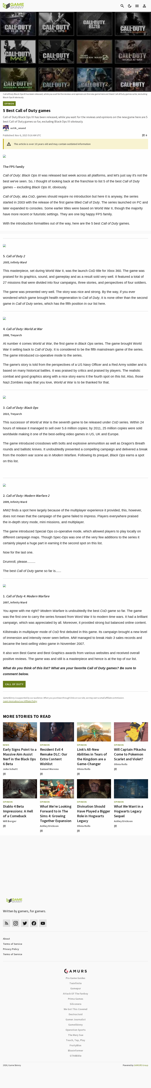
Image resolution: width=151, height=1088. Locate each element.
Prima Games (75, 998)
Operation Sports (76, 1029)
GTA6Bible (75, 1055)
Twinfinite (75, 983)
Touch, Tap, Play (75, 1040)
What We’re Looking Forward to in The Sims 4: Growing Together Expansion (55, 813)
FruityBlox (75, 1045)
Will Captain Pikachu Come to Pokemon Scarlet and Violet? (130, 754)
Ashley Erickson (49, 826)
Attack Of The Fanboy (75, 993)
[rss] (6, 923)
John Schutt (10, 769)
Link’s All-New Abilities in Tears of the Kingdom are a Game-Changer (92, 756)
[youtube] (43, 923)
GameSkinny (75, 1024)
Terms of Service (12, 944)
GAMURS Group (141, 1065)
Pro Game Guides (75, 978)
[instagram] (15, 923)
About (6, 938)
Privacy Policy (11, 949)
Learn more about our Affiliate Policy (20, 701)
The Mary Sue (75, 1035)
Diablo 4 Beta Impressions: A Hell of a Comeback (18, 811)
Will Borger (9, 821)
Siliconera (75, 1004)
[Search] (122, 6)
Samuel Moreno (49, 769)
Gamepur (75, 988)
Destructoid (75, 1014)
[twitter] (25, 923)
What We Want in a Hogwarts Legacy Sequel (128, 811)
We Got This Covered (75, 1009)
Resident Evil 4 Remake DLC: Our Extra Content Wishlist (53, 756)
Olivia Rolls (83, 769)
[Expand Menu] (137, 6)
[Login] (144, 6)
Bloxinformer (75, 1050)
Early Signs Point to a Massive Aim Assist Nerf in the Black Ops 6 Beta (19, 756)
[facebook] (34, 923)
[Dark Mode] (129, 6)
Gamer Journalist (76, 1019)
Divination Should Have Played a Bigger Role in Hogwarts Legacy (93, 813)
